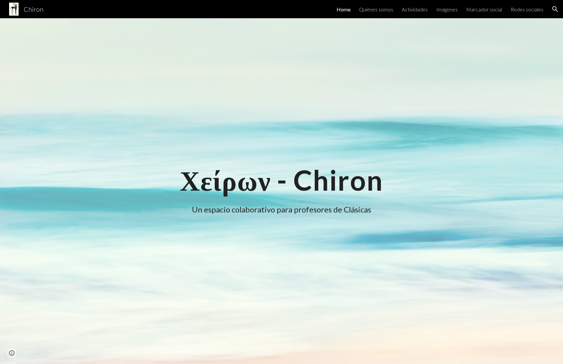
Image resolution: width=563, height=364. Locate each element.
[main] (281, 180)
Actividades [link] (415, 9)
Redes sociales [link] (527, 9)
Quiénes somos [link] (376, 9)
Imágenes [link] (447, 9)
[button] (555, 9)
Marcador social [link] (484, 9)
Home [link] (344, 9)
